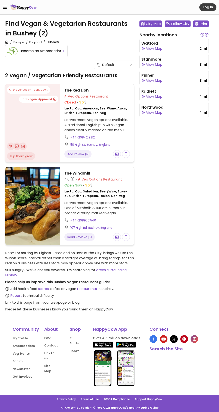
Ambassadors (24, 346)
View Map (153, 48)
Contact (51, 345)
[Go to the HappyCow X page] (174, 339)
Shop (75, 329)
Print (203, 23)
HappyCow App (110, 329)
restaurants (87, 288)
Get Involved (23, 376)
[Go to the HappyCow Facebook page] (153, 339)
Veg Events (21, 353)
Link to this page (18, 302)
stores (43, 288)
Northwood (152, 107)
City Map (153, 23)
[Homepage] (23, 7)
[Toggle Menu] (4, 7)
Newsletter (21, 369)
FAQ (47, 338)
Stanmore (151, 59)
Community (26, 329)
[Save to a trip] (117, 154)
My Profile (20, 338)
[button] (202, 35)
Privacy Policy (66, 399)
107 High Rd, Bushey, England (91, 228)
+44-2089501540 (83, 220)
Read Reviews (77, 237)
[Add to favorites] (126, 154)
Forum (18, 361)
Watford (149, 43)
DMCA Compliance (117, 399)
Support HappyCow (148, 399)
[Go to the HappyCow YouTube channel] (163, 339)
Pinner (147, 75)
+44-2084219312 (82, 137)
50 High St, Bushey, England (90, 145)
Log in (208, 7)
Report (16, 295)
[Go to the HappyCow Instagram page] (194, 339)
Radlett (148, 91)
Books (74, 351)
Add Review (76, 154)
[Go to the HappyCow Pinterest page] (184, 339)
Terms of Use (90, 399)
